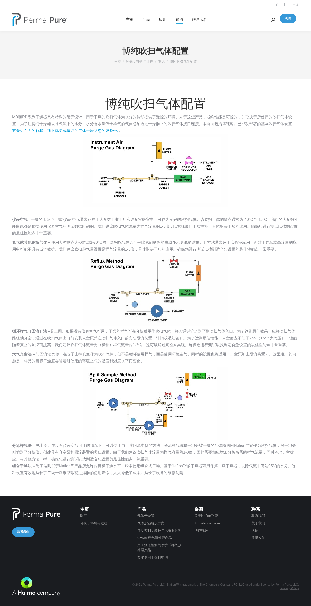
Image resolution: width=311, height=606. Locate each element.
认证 (254, 530)
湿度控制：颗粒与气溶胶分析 (159, 530)
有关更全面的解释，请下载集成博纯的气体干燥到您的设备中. (65, 131)
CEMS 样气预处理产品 (154, 538)
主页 (117, 61)
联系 (255, 509)
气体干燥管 (145, 516)
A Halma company (36, 586)
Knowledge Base (207, 523)
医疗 (83, 516)
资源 (161, 61)
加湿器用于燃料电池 (152, 557)
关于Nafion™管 (206, 516)
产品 (141, 509)
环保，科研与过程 (139, 61)
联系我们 (23, 532)
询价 (288, 18)
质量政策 (258, 538)
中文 (296, 4)
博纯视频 (201, 530)
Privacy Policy (289, 588)
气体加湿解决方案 (150, 523)
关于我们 (258, 523)
